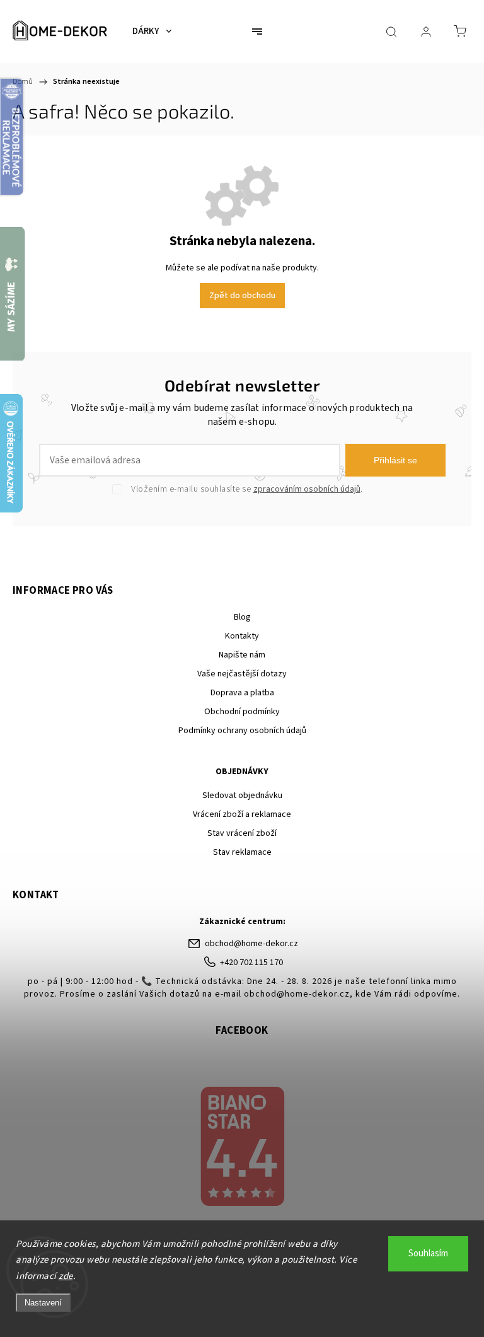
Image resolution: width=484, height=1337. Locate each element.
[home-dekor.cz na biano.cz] (242, 1147)
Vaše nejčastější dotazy (242, 674)
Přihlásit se (395, 460)
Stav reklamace (242, 852)
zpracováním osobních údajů (306, 489)
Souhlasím (428, 1253)
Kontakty (242, 636)
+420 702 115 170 (251, 962)
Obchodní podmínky (242, 711)
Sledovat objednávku (242, 795)
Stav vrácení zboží (242, 833)
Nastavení (43, 1302)
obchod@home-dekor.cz (251, 943)
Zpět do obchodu (242, 295)
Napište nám (242, 655)
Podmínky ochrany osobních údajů (242, 730)
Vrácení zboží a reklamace (242, 814)
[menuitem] (151, 31)
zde (66, 1276)
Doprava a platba (242, 692)
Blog (242, 617)
